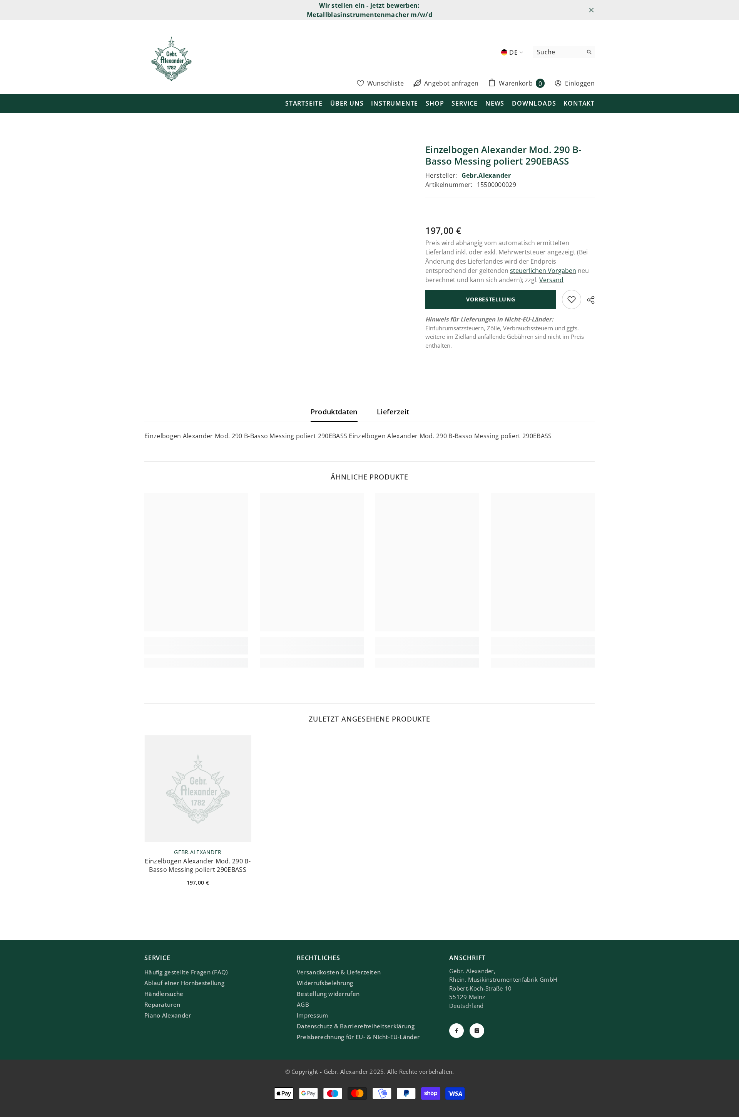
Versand (551, 280)
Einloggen (580, 83)
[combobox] (558, 52)
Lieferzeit (393, 411)
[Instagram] (477, 1030)
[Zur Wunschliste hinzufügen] (571, 299)
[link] (196, 650)
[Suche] (564, 52)
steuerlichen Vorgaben (543, 270)
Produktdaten (334, 411)
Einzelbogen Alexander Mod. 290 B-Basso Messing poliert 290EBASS (198, 865)
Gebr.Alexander (486, 175)
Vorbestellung (490, 299)
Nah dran (591, 10)
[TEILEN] (588, 300)
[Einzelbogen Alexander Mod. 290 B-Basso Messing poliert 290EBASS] (197, 788)
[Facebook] (456, 1030)
